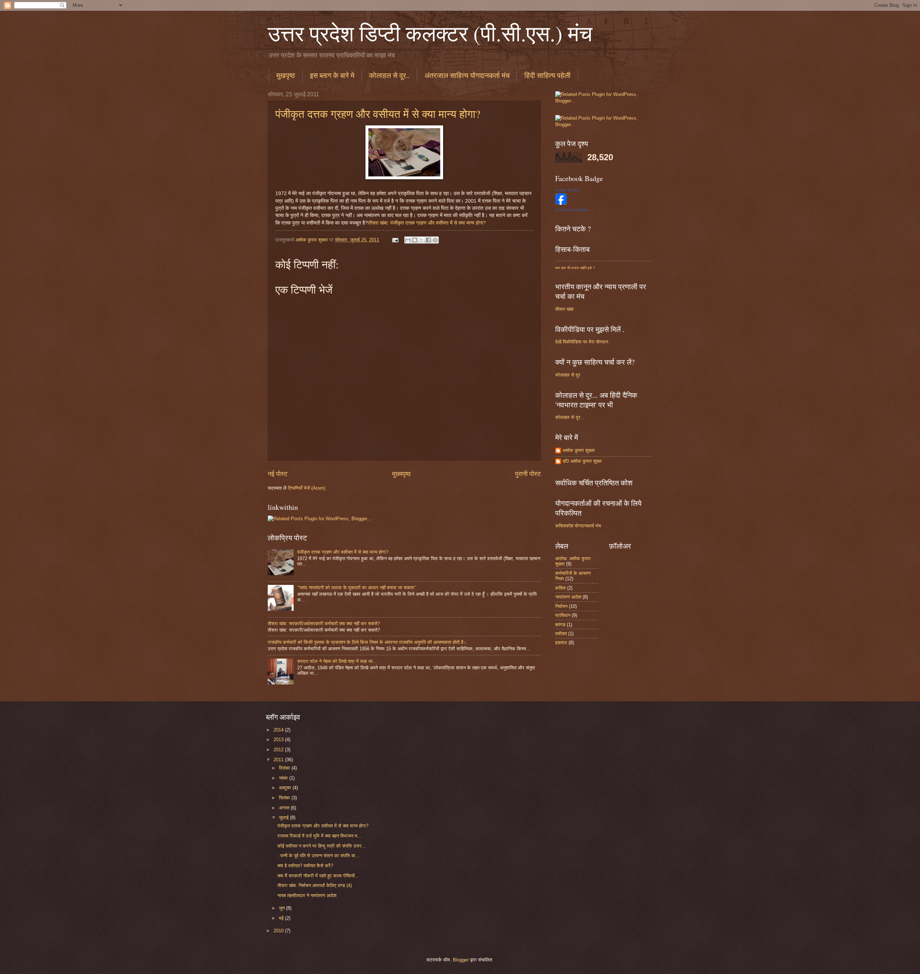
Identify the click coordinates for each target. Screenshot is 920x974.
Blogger (461, 960)
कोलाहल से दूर (567, 375)
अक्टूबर (286, 787)
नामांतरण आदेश (568, 597)
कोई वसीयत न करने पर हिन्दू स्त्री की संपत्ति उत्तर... (321, 846)
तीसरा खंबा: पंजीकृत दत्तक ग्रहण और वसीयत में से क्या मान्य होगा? (427, 223)
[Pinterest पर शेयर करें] (435, 240)
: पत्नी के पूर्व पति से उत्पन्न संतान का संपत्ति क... (318, 855)
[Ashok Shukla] (561, 203)
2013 (279, 739)
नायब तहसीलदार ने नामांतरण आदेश (306, 895)
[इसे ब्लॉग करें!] (414, 240)
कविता (560, 588)
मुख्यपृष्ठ (401, 473)
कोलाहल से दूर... (570, 417)
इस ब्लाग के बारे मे (332, 75)
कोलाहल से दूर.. (389, 75)
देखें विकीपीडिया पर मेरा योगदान (581, 342)
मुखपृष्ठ (285, 75)
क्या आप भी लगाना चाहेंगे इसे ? (575, 268)
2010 (279, 930)
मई (282, 918)
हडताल (561, 642)
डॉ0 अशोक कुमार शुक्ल (582, 461)
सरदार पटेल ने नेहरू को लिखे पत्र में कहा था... (337, 661)
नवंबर (284, 778)
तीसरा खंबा (564, 309)
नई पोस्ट (278, 473)
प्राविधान (562, 615)
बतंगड (560, 624)
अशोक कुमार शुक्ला (578, 450)
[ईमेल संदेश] (395, 240)
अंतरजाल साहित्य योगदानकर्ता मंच (467, 75)
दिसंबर (285, 768)
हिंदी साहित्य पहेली (547, 75)
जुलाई (284, 817)
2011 (279, 759)
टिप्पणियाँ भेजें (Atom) (306, 488)
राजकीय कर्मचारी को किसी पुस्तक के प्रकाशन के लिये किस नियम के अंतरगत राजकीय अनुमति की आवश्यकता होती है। (367, 642)
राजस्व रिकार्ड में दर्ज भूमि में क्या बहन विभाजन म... (319, 836)
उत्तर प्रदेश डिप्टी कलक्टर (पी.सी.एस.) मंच (430, 33)
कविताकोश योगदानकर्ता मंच (578, 525)
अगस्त (285, 808)
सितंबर (285, 797)
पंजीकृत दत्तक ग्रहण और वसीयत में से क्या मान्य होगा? (377, 113)
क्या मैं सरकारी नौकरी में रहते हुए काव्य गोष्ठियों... (318, 875)
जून (282, 908)
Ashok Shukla (567, 190)
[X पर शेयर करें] (421, 240)
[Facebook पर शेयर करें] (428, 240)
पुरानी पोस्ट (528, 473)
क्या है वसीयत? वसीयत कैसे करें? (305, 865)
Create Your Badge (571, 210)
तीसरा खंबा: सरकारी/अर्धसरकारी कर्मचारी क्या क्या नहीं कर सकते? (324, 623)
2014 (279, 730)
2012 (279, 749)
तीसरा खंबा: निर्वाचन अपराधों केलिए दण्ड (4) (314, 885)
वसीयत (561, 633)
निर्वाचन (561, 606)
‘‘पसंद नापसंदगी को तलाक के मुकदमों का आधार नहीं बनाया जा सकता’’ (356, 587)
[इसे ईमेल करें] (407, 240)
